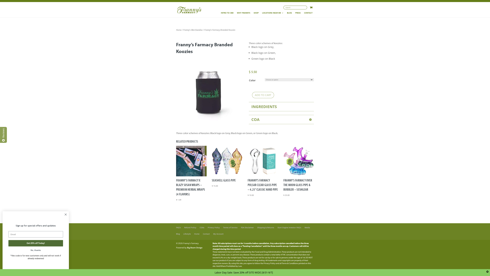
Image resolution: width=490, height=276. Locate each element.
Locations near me (271, 13)
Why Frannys (243, 13)
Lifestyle (187, 234)
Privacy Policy (214, 227)
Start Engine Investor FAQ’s (289, 227)
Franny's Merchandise (193, 30)
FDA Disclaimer (247, 227)
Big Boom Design (195, 247)
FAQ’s (178, 227)
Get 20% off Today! (36, 243)
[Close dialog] (65, 214)
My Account (218, 234)
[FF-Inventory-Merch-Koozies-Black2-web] (208, 122)
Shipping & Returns (265, 227)
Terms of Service (230, 227)
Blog (178, 234)
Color (252, 80)
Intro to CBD (227, 13)
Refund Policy (190, 227)
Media (307, 227)
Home (178, 30)
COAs (202, 227)
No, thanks (36, 250)
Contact (206, 234)
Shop (256, 13)
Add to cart (263, 95)
